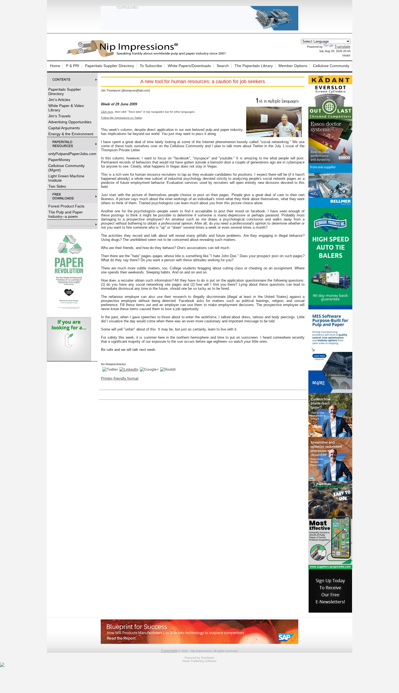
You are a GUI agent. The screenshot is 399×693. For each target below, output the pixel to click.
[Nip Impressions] (147, 56)
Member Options (292, 66)
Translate (342, 46)
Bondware (207, 657)
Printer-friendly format (119, 378)
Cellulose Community (331, 66)
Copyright (169, 650)
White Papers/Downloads (189, 66)
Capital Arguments (64, 128)
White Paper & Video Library (66, 107)
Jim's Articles (59, 99)
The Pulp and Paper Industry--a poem (65, 214)
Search (223, 66)
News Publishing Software (199, 661)
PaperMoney (59, 160)
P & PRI (72, 66)
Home (55, 66)
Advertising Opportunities (69, 122)
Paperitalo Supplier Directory (109, 66)
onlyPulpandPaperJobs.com (72, 154)
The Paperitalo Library (254, 66)
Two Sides (57, 186)
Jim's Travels (59, 116)
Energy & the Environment (70, 134)
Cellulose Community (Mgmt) (66, 167)
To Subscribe (151, 66)
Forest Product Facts (66, 206)
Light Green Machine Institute (66, 178)
